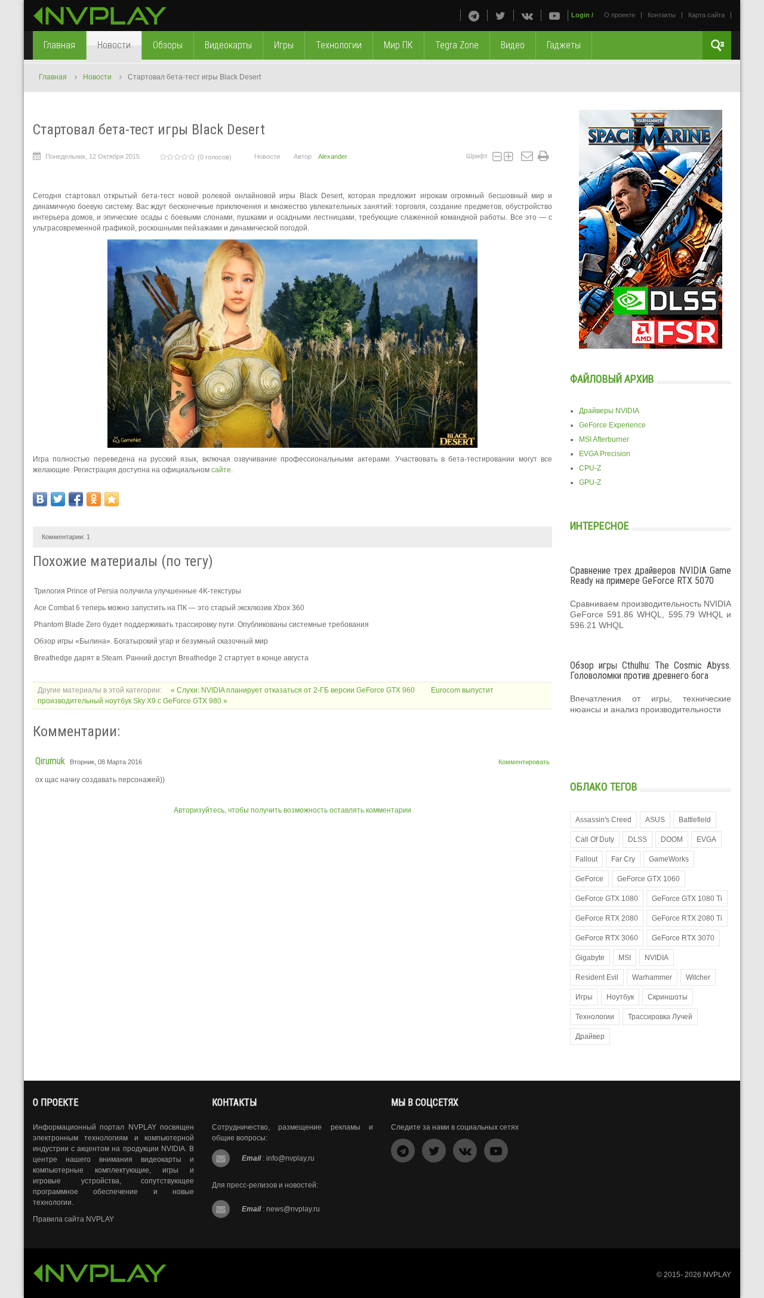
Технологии (594, 1017)
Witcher (698, 977)
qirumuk (50, 761)
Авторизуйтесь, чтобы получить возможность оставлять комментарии (292, 810)
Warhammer (652, 977)
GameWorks (669, 859)
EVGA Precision (604, 454)
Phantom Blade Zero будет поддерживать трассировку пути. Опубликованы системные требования (201, 624)
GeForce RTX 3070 (683, 938)
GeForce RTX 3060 (606, 938)
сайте (221, 470)
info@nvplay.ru (290, 1158)
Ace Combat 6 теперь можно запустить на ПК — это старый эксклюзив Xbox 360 (169, 608)
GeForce (589, 879)
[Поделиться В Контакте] (40, 499)
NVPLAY (717, 1275)
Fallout (586, 859)
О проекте (619, 15)
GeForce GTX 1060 (648, 879)
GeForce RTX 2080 (606, 918)
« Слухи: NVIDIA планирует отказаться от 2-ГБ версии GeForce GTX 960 (294, 690)
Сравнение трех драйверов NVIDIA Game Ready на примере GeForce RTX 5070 (650, 576)
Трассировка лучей (660, 1017)
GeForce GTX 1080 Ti (687, 898)
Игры (584, 997)
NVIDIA (656, 957)
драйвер (590, 1036)
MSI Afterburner (604, 439)
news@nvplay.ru (293, 1209)
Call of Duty (594, 839)
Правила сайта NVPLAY (73, 1219)
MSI (624, 957)
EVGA (706, 839)
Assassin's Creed (603, 820)
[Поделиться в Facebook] (76, 499)
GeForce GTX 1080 (606, 898)
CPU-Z (590, 468)
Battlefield (695, 820)
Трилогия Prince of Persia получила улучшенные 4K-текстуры (137, 591)
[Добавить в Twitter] (58, 499)
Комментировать (524, 761)
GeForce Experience (612, 425)
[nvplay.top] (100, 16)
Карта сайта (706, 15)
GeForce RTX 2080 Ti (687, 918)
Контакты (662, 15)
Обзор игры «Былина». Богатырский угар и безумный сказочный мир (151, 641)
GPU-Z (590, 482)
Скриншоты (668, 997)
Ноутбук (620, 997)
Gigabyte (590, 957)
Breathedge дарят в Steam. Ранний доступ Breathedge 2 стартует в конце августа (171, 658)
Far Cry (623, 859)
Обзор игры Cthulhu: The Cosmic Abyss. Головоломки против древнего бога (650, 671)
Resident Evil (596, 977)
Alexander (332, 156)
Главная (53, 77)
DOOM (672, 839)
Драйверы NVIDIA (609, 411)
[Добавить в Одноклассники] (94, 499)
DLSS (637, 839)
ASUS (655, 820)
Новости (97, 77)
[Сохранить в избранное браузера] (111, 499)
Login (580, 15)
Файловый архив (612, 379)
